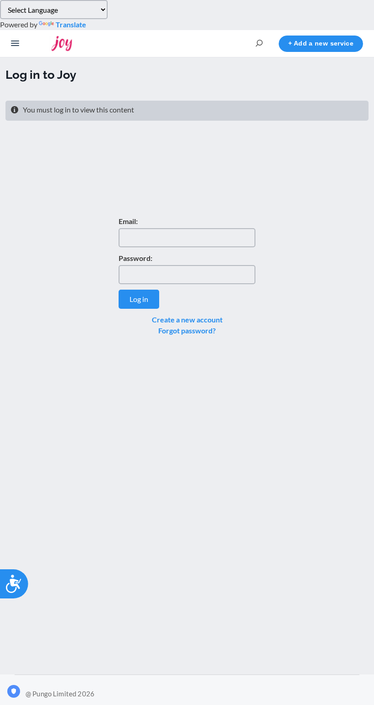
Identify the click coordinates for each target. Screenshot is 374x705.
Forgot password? (187, 330)
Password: (135, 258)
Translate (71, 24)
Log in (139, 299)
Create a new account (187, 319)
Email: (128, 221)
